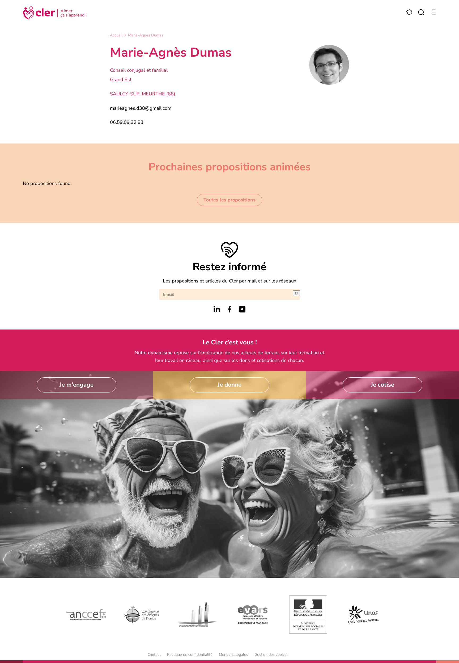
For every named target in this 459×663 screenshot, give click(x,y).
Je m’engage (77, 385)
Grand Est (120, 79)
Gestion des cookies (271, 654)
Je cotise (382, 385)
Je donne (229, 385)
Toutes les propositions (229, 200)
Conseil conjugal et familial (139, 70)
